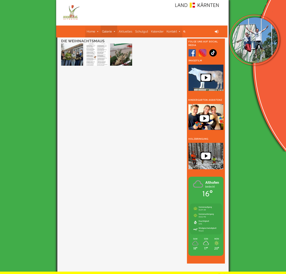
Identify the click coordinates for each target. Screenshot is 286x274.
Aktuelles (125, 31)
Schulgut (141, 31)
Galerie (107, 31)
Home (91, 31)
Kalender (157, 31)
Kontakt (172, 31)
